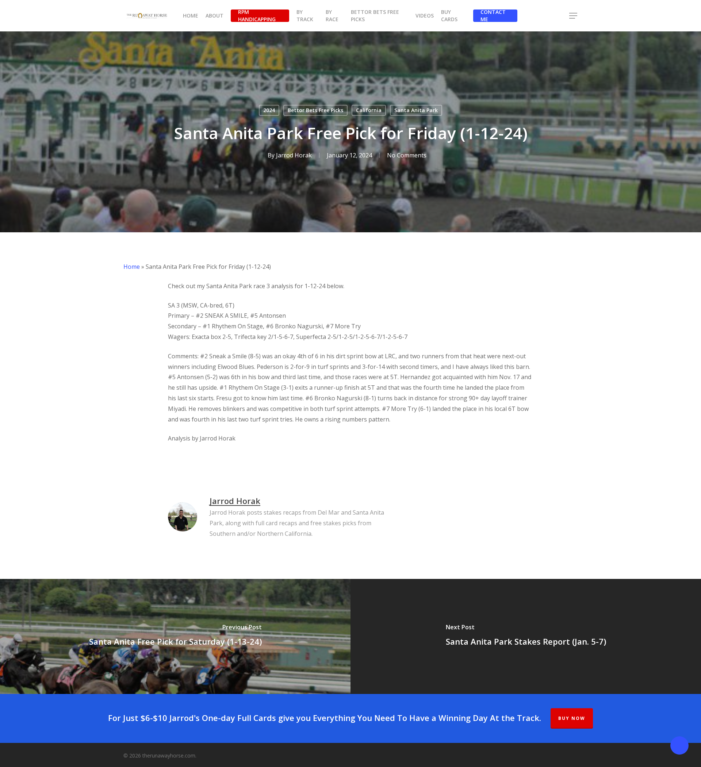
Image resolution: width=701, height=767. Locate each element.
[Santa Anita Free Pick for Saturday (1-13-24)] (175, 636)
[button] (573, 16)
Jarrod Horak (294, 155)
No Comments (406, 155)
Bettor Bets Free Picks (315, 110)
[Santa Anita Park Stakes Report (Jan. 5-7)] (525, 636)
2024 (269, 110)
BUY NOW (571, 718)
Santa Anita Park (416, 110)
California (369, 110)
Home (131, 267)
